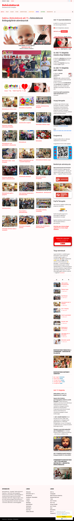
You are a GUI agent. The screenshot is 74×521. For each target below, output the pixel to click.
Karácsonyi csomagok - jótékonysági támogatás (7, 126)
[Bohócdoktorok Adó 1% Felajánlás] (57, 302)
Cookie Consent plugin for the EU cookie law (64, 518)
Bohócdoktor (39, 141)
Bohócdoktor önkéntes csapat (43, 124)
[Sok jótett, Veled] (57, 321)
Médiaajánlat (15, 519)
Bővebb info (64, 514)
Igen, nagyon (56, 377)
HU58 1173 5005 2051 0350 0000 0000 (62, 130)
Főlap (7, 11)
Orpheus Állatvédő (30, 511)
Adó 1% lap (52, 502)
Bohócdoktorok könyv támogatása (41, 177)
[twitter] (69, 1)
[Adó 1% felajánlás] (57, 308)
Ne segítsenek (57, 383)
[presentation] (57, 280)
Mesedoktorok (29, 495)
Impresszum (4, 519)
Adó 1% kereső (53, 506)
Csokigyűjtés (52, 493)
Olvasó (12, 11)
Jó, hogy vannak (57, 380)
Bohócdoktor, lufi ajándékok (25, 107)
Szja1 (51, 508)
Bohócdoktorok (10, 5)
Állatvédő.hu (28, 508)
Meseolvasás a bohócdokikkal (64, 328)
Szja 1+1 (52, 511)
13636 (51, 499)
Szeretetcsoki (23, 11)
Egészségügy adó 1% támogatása (65, 334)
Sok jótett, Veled (64, 321)
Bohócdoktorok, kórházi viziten (9, 109)
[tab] (57, 280)
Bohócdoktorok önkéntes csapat (43, 160)
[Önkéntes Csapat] (57, 289)
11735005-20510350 (63, 126)
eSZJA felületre (62, 59)
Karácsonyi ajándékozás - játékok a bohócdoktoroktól (8, 178)
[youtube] (71, 1)
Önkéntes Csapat (64, 289)
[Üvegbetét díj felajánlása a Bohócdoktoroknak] (63, 152)
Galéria (5, 18)
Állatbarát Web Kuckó (54, 497)
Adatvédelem (10, 519)
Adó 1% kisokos (53, 500)
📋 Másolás (64, 31)
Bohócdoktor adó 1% (30, 493)
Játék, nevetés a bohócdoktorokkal (65, 283)
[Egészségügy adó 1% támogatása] (57, 333)
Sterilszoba (28, 492)
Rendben (64, 516)
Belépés (12, 0)
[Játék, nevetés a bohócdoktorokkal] (57, 283)
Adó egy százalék (53, 504)
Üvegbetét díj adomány (55, 513)
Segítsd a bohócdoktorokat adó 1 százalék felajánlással (26, 160)
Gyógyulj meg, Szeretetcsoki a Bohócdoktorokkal (43, 226)
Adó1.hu (52, 492)
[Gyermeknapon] (57, 296)
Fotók (16, 11)
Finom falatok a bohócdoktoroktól (23, 211)
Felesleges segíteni (58, 381)
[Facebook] (68, 1)
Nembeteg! (28, 502)
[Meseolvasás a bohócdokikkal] (57, 327)
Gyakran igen (56, 378)
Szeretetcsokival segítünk (25, 122)
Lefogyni (28, 500)
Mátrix (37, 11)
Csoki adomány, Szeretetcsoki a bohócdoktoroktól (26, 193)
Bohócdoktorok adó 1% (19, 18)
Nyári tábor (28, 509)
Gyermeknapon (64, 295)
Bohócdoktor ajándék (65, 340)
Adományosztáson (6, 208)
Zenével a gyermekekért (66, 315)
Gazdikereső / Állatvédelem (31, 497)
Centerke (43, 11)
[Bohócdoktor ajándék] (57, 340)
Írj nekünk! (62, 272)
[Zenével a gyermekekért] (57, 315)
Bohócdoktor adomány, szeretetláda (41, 210)
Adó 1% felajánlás (65, 308)
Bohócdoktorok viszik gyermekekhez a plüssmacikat (9, 144)
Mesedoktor (50, 11)
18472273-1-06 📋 (27, 47)
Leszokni (28, 499)
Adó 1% (2, 11)
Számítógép (31, 11)
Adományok (28, 506)
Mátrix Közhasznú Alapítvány (56, 495)
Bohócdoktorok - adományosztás (43, 192)
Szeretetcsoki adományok (25, 176)
